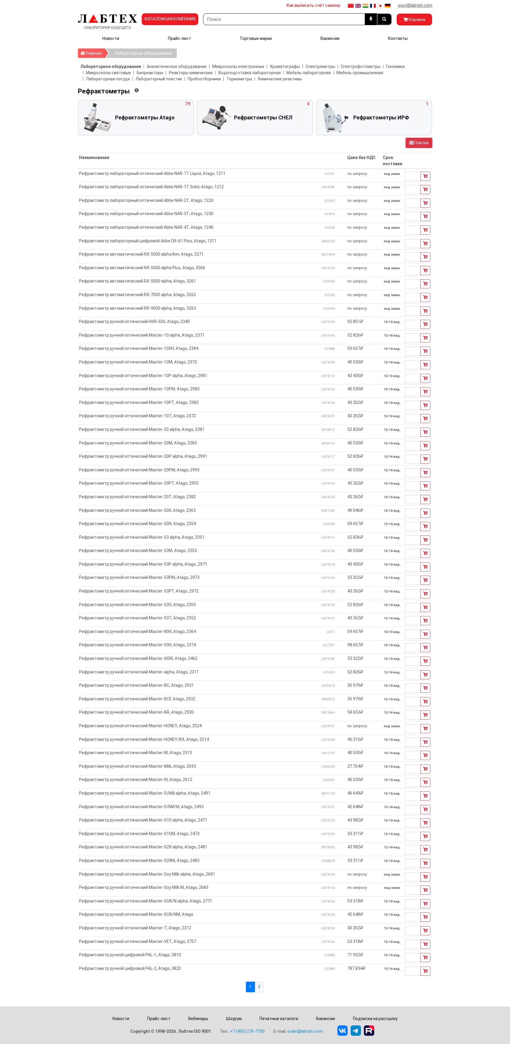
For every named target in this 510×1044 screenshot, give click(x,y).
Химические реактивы (280, 79)
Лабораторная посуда (108, 79)
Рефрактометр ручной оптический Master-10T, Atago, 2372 (137, 415)
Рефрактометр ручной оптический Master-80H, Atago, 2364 (137, 631)
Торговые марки (256, 38)
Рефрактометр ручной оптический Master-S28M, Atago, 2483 (139, 860)
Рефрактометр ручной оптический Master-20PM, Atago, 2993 (139, 469)
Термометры (239, 79)
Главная (95, 53)
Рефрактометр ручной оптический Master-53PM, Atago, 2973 (139, 577)
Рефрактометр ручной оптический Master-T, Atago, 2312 (135, 928)
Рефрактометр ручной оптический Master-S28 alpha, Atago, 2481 (143, 847)
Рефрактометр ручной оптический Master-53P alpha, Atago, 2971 (143, 564)
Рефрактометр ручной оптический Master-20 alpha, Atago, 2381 (142, 429)
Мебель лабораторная (308, 72)
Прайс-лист (179, 38)
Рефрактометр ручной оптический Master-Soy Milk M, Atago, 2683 (143, 887)
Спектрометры (320, 66)
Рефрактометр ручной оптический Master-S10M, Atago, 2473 (139, 833)
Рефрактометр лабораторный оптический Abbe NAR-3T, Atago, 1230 (146, 213)
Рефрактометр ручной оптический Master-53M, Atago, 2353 (138, 550)
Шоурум (234, 1018)
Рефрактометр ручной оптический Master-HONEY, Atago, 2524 (140, 725)
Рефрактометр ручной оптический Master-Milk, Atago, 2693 (137, 766)
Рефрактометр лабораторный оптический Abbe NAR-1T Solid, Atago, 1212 (151, 186)
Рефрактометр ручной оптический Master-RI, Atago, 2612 (135, 779)
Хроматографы (285, 66)
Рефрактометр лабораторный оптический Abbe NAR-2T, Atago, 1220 (146, 200)
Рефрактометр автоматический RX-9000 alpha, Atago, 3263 (137, 308)
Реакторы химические (191, 72)
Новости (110, 38)
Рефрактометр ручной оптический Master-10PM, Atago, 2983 (139, 389)
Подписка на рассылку (375, 1018)
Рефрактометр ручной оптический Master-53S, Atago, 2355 (137, 604)
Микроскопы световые (108, 72)
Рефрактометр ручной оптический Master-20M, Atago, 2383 (138, 443)
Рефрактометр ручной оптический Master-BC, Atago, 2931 (136, 685)
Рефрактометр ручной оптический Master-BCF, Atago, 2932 (137, 698)
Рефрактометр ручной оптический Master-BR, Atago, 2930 (136, 712)
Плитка (421, 142)
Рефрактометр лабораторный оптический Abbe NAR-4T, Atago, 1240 (146, 227)
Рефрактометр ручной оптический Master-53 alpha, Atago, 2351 (142, 537)
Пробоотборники (204, 79)
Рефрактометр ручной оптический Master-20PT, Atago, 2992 (139, 483)
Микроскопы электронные (238, 66)
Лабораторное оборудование (143, 53)
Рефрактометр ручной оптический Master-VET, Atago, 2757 (137, 941)
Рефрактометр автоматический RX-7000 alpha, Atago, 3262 (137, 294)
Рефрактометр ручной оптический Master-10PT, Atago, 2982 (139, 402)
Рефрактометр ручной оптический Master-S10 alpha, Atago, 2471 (143, 820)
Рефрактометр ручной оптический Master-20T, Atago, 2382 (137, 496)
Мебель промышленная (359, 72)
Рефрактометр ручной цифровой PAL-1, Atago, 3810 (130, 954)
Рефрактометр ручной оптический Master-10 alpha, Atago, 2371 (142, 335)
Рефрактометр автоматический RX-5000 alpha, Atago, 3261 (137, 281)
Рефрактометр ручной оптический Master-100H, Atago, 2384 (138, 348)
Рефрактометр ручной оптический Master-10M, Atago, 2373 (138, 362)
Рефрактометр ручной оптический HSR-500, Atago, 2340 (134, 321)
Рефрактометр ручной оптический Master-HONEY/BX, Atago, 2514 (144, 739)
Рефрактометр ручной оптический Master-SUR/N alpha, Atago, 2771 (145, 901)
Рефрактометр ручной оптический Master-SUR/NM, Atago (136, 914)
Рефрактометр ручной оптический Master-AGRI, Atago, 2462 (138, 658)
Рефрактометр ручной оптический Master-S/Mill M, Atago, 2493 (141, 806)
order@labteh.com (305, 1031)
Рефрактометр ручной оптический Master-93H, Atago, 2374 (137, 644)
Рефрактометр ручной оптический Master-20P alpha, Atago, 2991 (143, 456)
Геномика (395, 66)
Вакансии (330, 38)
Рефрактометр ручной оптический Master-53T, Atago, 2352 (137, 618)
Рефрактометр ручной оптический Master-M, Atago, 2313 (135, 752)
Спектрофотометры (360, 66)
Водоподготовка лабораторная (249, 72)
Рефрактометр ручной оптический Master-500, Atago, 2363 (137, 510)
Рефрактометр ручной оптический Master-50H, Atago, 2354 (137, 523)
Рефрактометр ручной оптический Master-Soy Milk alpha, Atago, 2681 (147, 874)
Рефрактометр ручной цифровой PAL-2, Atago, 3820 (130, 968)
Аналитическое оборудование (177, 66)
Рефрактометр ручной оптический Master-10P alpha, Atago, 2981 (143, 375)
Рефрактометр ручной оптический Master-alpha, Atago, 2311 (139, 672)
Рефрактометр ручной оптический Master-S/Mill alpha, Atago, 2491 (144, 793)
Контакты (398, 38)
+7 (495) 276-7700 (247, 1031)
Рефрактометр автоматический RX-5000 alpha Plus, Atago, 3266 (142, 267)
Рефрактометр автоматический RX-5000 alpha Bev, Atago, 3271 (141, 254)
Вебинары (198, 1018)
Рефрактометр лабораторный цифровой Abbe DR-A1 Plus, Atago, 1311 (148, 240)
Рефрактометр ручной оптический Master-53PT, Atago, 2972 (139, 591)
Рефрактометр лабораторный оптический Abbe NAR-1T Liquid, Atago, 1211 (152, 173)
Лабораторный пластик (158, 79)
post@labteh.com (415, 5)
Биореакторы (150, 72)
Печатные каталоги (278, 1018)
